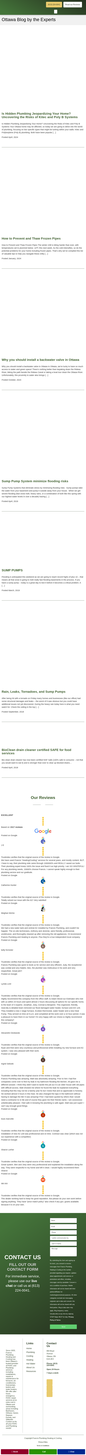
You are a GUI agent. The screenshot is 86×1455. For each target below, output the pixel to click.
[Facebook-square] (50, 1394)
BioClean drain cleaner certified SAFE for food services (36, 751)
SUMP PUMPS (12, 570)
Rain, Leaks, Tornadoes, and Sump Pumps (34, 691)
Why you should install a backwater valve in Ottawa (40, 360)
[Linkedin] (50, 1388)
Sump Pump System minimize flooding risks (35, 481)
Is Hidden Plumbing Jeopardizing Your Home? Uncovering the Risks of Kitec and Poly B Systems (40, 115)
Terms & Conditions (43, 1445)
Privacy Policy (43, 1442)
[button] (55, 11)
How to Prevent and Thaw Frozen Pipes (31, 238)
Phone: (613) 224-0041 (52, 1364)
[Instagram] (50, 1382)
